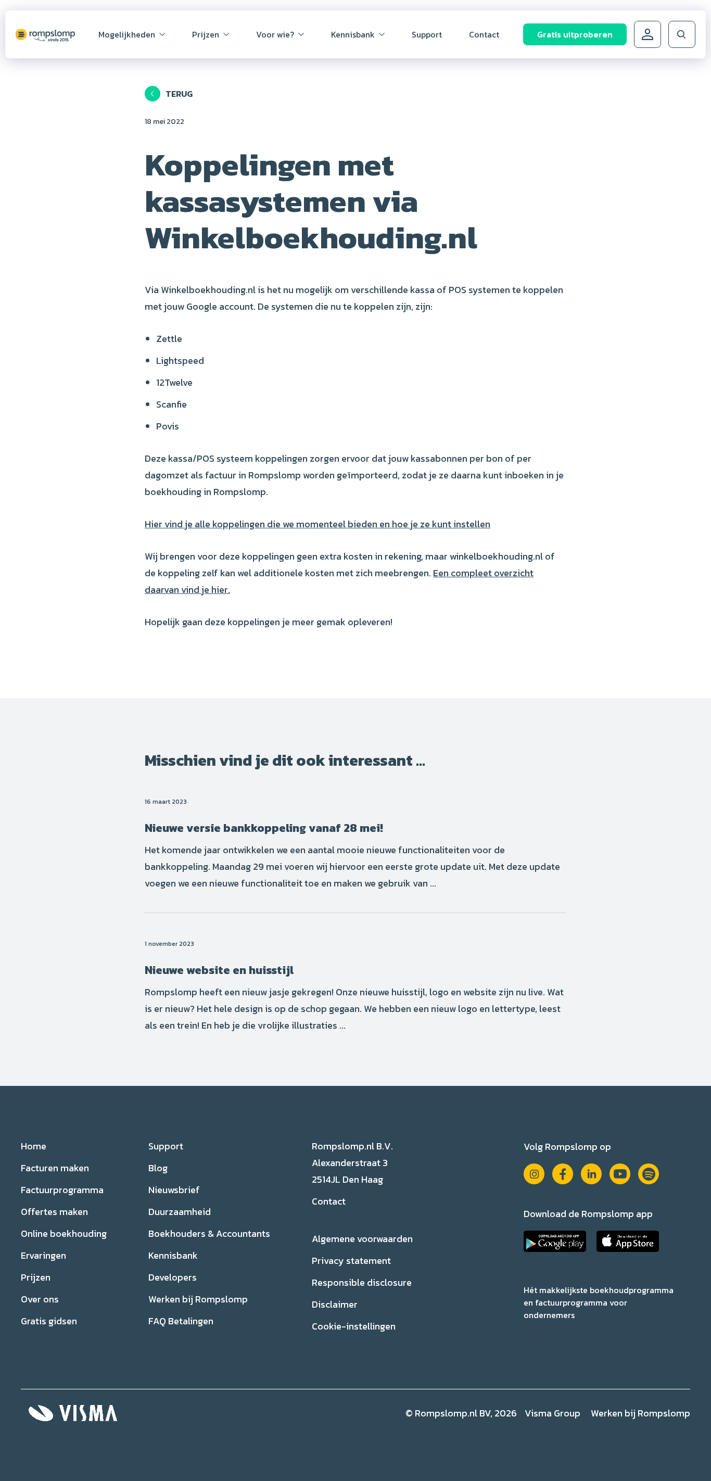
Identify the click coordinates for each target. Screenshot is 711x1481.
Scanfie (171, 404)
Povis (167, 426)
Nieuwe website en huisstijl (219, 970)
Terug (179, 93)
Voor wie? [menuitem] (275, 34)
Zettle (169, 339)
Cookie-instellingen (354, 1326)
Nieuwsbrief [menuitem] (174, 1190)
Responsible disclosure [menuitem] (362, 1282)
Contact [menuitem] (484, 34)
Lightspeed (180, 360)
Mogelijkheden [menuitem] (126, 34)
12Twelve (174, 382)
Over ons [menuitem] (40, 1299)
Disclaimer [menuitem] (335, 1304)
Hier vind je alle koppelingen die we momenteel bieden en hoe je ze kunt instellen (317, 524)
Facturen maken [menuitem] (55, 1168)
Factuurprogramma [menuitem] (62, 1190)
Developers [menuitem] (172, 1277)
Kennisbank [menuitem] (353, 34)
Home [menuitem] (33, 1146)
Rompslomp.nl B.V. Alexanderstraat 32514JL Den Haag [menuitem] (352, 1162)
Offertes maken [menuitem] (54, 1212)
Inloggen (647, 34)
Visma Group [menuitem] (552, 1413)
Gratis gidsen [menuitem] (49, 1321)
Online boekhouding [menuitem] (64, 1233)
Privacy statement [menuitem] (351, 1261)
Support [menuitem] (427, 34)
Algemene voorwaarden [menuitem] (362, 1239)
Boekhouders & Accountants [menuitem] (209, 1233)
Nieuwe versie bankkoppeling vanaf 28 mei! (264, 828)
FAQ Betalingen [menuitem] (180, 1321)
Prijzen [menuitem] (205, 34)
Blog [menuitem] (158, 1168)
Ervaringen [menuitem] (43, 1255)
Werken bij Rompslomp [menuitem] (198, 1299)
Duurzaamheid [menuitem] (179, 1212)
